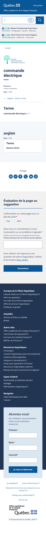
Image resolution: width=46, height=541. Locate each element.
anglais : (16, 98)
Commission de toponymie (15, 334)
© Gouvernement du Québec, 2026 (22, 519)
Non (19, 221)
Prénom (13, 430)
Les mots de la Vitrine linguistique (18, 301)
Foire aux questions (12, 297)
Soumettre (23, 268)
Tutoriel (7, 400)
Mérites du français (12, 340)
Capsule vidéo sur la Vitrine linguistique (21, 294)
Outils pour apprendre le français (18, 364)
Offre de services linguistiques (17, 304)
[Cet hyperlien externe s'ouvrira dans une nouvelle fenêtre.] (12, 5)
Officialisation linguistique (15, 387)
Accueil (7, 48)
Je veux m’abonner (23, 469)
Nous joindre (37, 5)
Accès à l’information (29, 483)
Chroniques (9, 351)
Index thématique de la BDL (15, 397)
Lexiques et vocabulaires (14, 360)
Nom (12, 442)
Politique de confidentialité (22, 495)
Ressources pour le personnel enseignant (21, 370)
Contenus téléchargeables (15, 357)
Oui (8, 221)
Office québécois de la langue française (20, 10)
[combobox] (19, 20)
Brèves (6, 321)
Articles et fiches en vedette (15, 317)
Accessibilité (11, 483)
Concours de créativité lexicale (17, 337)
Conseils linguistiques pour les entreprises (22, 354)
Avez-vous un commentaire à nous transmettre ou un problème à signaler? (23, 230)
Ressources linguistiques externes (18, 367)
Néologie (7, 383)
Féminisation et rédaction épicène (18, 380)
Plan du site (23, 500)
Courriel (13, 455)
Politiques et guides (12, 307)
